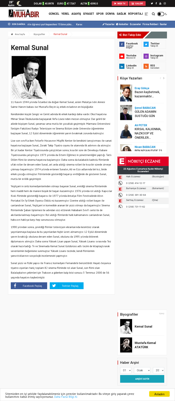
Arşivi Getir (142, 379)
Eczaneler (135, 24)
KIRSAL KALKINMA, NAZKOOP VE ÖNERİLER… (148, 133)
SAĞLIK (121, 13)
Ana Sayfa (19, 34)
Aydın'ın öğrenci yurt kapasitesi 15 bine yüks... (43, 24)
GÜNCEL (54, 13)
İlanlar (163, 24)
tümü (161, 313)
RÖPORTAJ (135, 13)
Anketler (123, 24)
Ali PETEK (141, 125)
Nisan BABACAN (145, 147)
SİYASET (88, 13)
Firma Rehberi (150, 24)
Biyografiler (39, 34)
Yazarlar (110, 24)
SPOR (100, 13)
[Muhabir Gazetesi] (24, 14)
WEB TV (121, 3)
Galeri (139, 3)
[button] (164, 78)
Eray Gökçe (142, 88)
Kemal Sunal (143, 326)
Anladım (159, 394)
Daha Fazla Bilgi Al (65, 397)
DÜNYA (110, 13)
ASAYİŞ (76, 13)
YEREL (65, 13)
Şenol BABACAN (145, 107)
